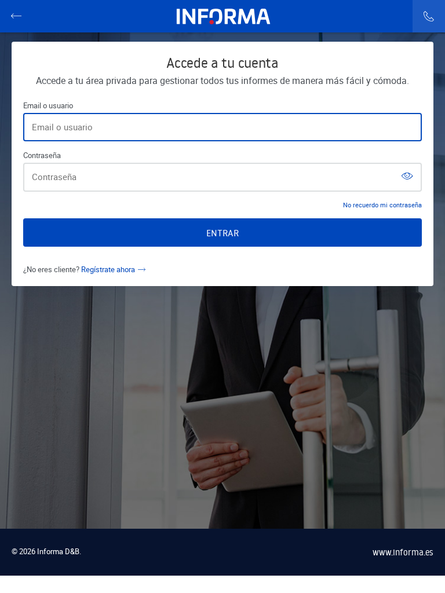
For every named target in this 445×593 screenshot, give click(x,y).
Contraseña (42, 155)
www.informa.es (403, 552)
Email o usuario (48, 106)
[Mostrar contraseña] (407, 177)
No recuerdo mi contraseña (382, 204)
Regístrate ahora (108, 269)
